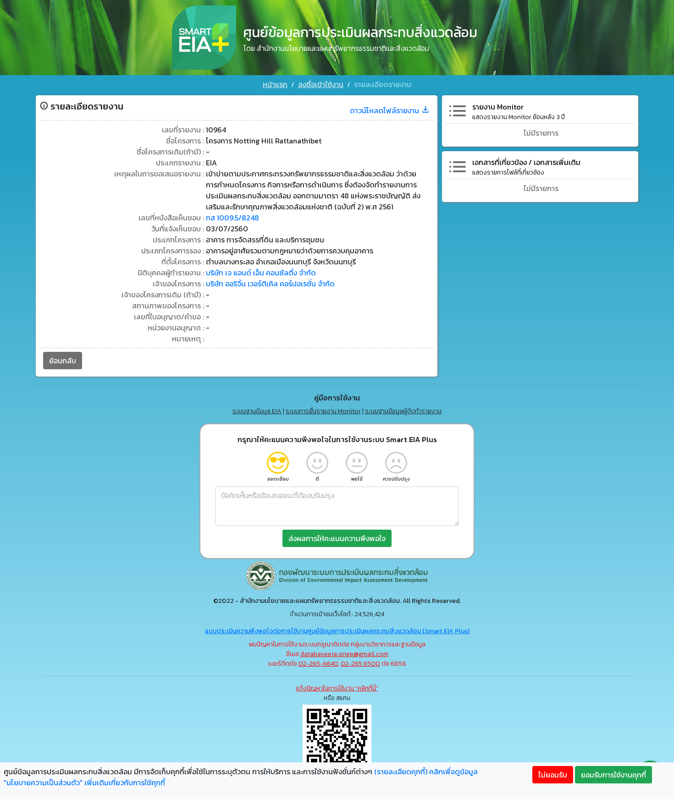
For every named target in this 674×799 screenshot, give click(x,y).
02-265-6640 (318, 663)
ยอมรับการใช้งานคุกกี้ (613, 774)
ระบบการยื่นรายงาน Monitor (323, 411)
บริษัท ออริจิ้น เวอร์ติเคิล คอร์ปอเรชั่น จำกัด (270, 283)
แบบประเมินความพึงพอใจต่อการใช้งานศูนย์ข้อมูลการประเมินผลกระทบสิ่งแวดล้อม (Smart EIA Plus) (337, 631)
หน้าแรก (275, 84)
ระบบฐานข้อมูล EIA (257, 411)
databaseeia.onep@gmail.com (344, 654)
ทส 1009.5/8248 (232, 217)
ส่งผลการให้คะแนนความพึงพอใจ (337, 538)
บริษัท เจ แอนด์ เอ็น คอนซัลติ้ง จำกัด (261, 272)
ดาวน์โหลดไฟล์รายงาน (385, 110)
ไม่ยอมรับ (552, 774)
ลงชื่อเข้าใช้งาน (320, 84)
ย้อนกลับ (62, 360)
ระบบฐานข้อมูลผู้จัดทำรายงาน (403, 411)
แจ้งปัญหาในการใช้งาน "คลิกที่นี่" (337, 688)
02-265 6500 (360, 663)
